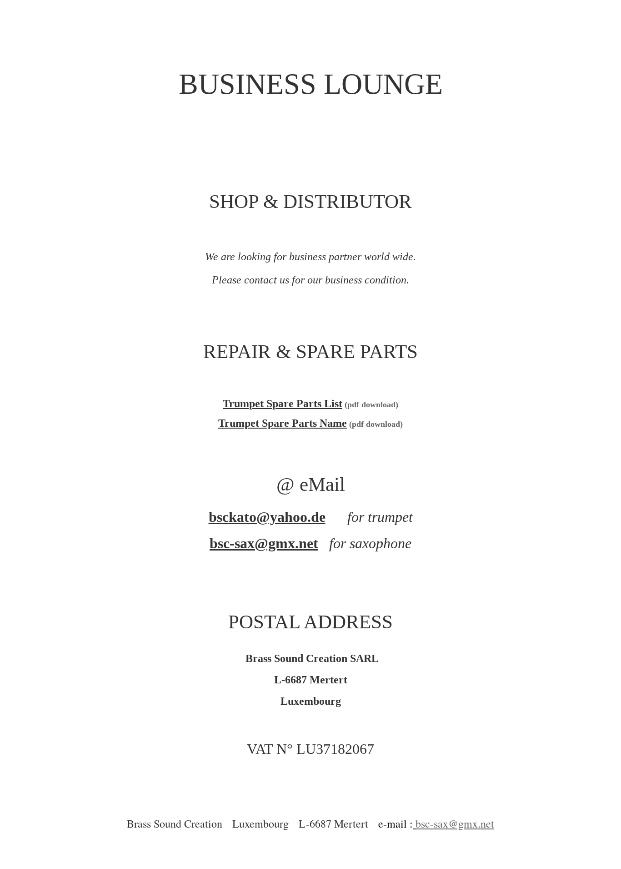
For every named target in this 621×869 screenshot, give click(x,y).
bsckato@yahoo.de (267, 517)
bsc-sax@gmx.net (264, 543)
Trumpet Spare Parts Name (282, 423)
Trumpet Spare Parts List (282, 403)
